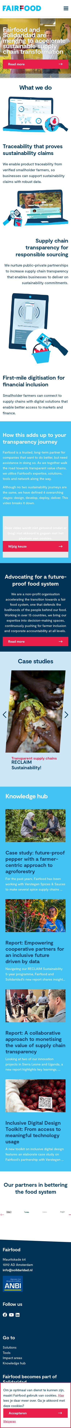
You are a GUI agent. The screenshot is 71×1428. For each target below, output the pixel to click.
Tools (7, 1353)
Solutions (10, 1347)
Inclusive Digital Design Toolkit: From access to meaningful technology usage (33, 1132)
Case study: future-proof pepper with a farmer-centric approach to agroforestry (35, 861)
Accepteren (18, 1413)
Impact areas (12, 1358)
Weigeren (9, 1421)
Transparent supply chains (34, 758)
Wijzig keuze (17, 546)
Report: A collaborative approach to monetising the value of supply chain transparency (35, 1042)
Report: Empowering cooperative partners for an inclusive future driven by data (34, 951)
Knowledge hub (14, 1363)
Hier (61, 1395)
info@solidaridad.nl (17, 1270)
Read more (16, 64)
